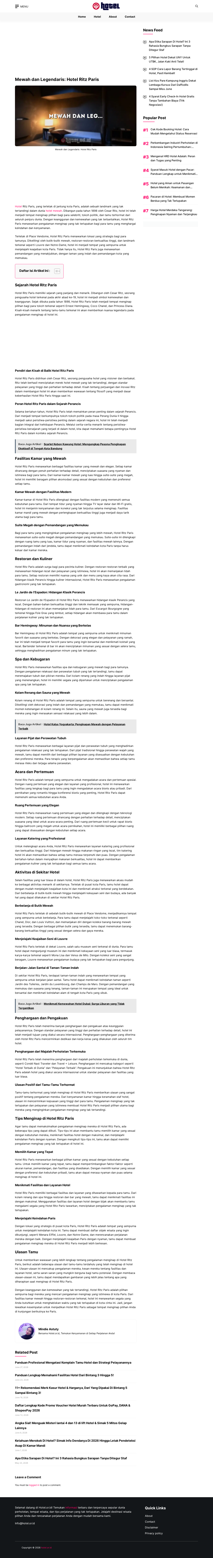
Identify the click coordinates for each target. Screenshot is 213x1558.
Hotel (97, 16)
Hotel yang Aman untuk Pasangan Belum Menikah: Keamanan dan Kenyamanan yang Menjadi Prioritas (173, 187)
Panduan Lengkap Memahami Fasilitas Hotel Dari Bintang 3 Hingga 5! (64, 1375)
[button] (196, 6)
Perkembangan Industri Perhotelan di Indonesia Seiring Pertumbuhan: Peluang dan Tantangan (174, 147)
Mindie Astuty (48, 1329)
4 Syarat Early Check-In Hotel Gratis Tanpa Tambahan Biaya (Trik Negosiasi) (171, 100)
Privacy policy (154, 1533)
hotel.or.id (46, 1547)
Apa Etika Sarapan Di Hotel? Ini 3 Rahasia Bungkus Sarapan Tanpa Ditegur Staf (71, 1458)
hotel (49, 210)
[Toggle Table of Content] (55, 271)
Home (82, 16)
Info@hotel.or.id (25, 1523)
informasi (71, 1507)
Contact (130, 16)
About (113, 16)
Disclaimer (151, 1527)
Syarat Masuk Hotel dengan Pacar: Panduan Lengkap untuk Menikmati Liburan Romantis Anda (173, 174)
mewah (57, 210)
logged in (34, 1485)
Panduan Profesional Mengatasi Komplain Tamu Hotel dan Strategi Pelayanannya (73, 1362)
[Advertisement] (75, 52)
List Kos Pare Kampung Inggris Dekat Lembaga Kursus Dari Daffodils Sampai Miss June (172, 85)
